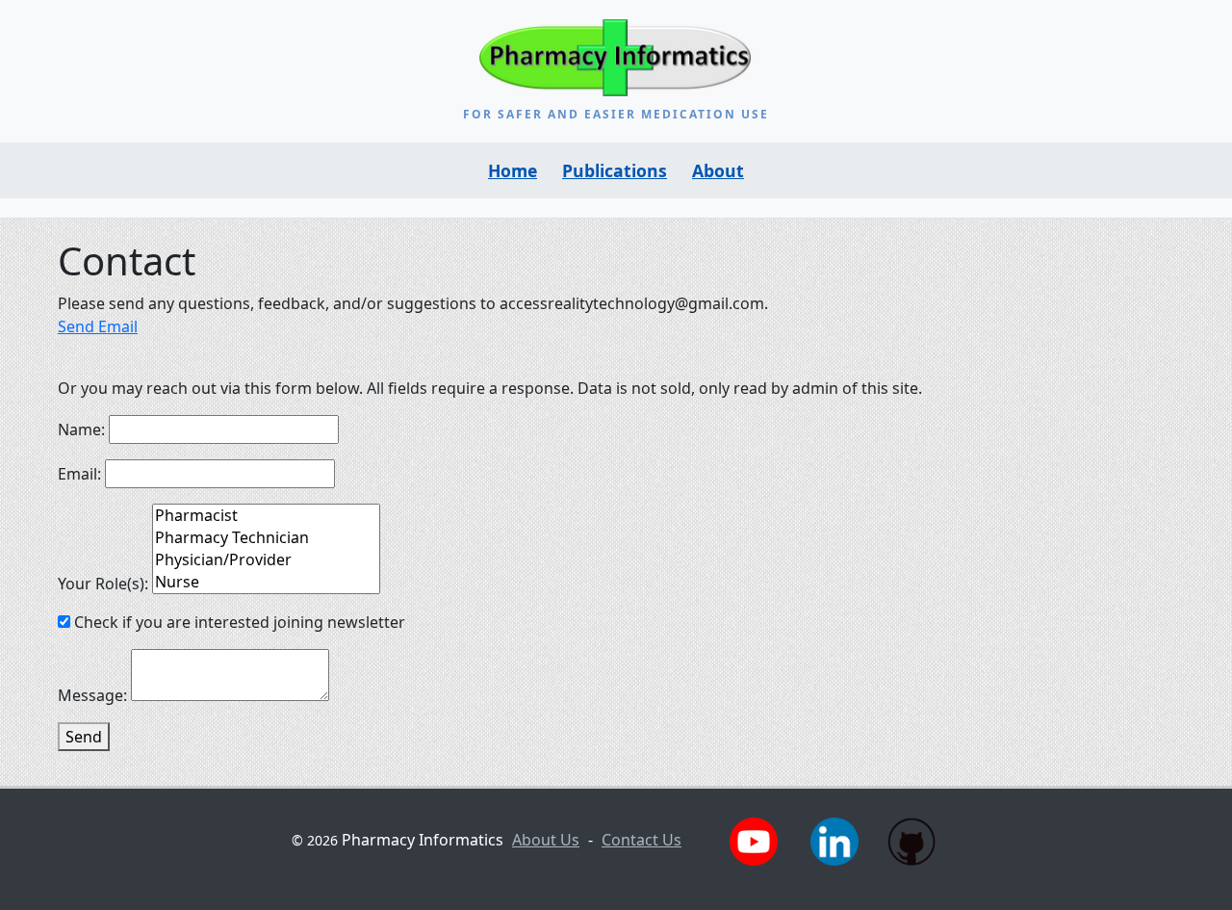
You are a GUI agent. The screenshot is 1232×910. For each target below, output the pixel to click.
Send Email (98, 326)
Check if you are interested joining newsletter (239, 622)
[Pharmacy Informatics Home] (616, 57)
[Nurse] (266, 582)
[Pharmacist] (266, 516)
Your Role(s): (105, 583)
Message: (94, 695)
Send (83, 736)
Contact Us (641, 839)
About (718, 170)
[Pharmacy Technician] (266, 538)
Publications (614, 170)
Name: (83, 429)
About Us (545, 839)
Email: (81, 473)
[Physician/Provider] (266, 560)
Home (512, 170)
